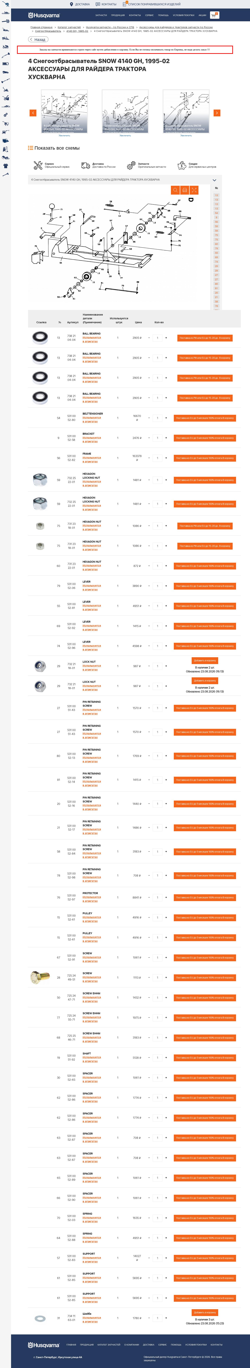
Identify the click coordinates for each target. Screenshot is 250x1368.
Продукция (118, 15)
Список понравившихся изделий (153, 3)
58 (216, 301)
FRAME (87, 454)
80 (216, 283)
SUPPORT (89, 1254)
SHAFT (87, 1054)
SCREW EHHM (91, 993)
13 (216, 195)
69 (216, 257)
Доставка (82, 4)
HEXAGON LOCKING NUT (91, 476)
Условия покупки (183, 15)
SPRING (87, 1214)
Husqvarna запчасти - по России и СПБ (110, 27)
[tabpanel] (64, 113)
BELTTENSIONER (93, 414)
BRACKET (88, 434)
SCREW (87, 953)
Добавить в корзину (205, 660)
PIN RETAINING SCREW (92, 704)
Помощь (163, 15)
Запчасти (101, 15)
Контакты (109, 4)
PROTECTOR (90, 893)
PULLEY (87, 913)
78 (216, 306)
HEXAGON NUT (92, 522)
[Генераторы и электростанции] (5, 123)
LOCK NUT (89, 662)
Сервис (149, 15)
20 (216, 292)
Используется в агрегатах (92, 340)
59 (216, 226)
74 (216, 261)
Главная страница (42, 27)
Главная (71, 1345)
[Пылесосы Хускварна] (5, 149)
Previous (33, 113)
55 (216, 252)
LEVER (86, 582)
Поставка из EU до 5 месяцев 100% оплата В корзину (205, 418)
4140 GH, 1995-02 (77, 31)
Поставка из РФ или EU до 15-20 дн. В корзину (205, 338)
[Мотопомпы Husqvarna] (5, 140)
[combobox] (125, 179)
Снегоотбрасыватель (48, 31)
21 (216, 297)
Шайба (87, 1314)
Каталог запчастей (69, 27)
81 (216, 288)
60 (216, 244)
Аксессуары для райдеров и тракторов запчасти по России (176, 27)
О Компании (131, 1345)
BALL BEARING (92, 334)
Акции (202, 15)
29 (216, 266)
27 (216, 275)
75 (216, 235)
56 (216, 221)
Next (217, 113)
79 (216, 248)
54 (216, 213)
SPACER (88, 1073)
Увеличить (64, 135)
